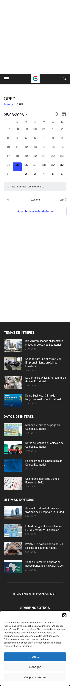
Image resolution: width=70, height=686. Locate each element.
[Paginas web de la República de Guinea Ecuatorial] (13, 465)
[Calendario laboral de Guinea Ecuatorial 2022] (13, 483)
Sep (62, 199)
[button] (64, 615)
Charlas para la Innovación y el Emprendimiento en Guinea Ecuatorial (43, 362)
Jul (8, 199)
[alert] (35, 186)
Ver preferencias (35, 677)
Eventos (8, 104)
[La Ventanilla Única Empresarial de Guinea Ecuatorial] (13, 382)
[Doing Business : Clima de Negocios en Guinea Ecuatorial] (13, 400)
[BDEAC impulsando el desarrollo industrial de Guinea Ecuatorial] (13, 345)
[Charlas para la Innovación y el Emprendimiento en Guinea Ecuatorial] (13, 363)
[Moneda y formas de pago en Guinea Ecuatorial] (13, 429)
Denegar (35, 667)
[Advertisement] (35, 37)
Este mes (35, 199)
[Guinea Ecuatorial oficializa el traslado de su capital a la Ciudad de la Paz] (13, 512)
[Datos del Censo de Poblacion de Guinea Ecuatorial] (13, 447)
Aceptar (35, 656)
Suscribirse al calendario (33, 211)
